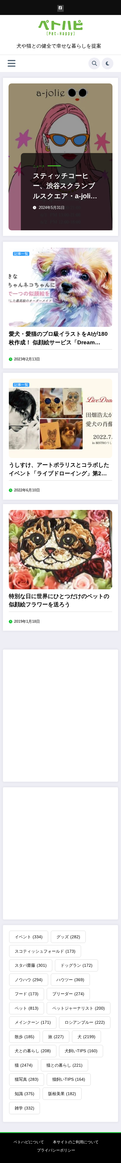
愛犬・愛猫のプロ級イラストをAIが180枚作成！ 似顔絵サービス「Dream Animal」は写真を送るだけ (58, 339)
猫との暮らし (64, 1065)
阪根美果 (62, 1093)
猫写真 (26, 1079)
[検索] (94, 63)
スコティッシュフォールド (45, 951)
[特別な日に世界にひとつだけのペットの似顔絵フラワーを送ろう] (60, 549)
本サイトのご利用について (76, 1142)
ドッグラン (76, 965)
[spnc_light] (107, 63)
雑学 (24, 1108)
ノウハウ (29, 979)
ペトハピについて (29, 1142)
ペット (26, 1008)
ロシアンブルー (85, 1022)
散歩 (24, 1036)
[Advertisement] (60, 715)
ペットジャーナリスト (78, 1008)
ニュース (39, 166)
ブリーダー (68, 993)
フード (26, 993)
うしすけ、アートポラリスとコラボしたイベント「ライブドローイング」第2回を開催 (59, 470)
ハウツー (70, 979)
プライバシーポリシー (56, 1150)
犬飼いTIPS (81, 1050)
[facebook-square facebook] (60, 8)
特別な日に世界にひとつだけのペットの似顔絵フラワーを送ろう (59, 600)
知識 (24, 1093)
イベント (29, 936)
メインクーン (33, 1022)
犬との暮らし (33, 1050)
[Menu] (11, 63)
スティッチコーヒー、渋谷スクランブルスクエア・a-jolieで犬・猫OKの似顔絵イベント (65, 186)
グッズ (68, 936)
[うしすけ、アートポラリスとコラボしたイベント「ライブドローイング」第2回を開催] (60, 417)
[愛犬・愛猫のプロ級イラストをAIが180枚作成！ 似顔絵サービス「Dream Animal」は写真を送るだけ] (60, 286)
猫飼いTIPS (68, 1079)
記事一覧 (21, 254)
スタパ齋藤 (31, 965)
